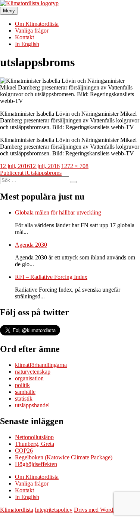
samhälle (25, 392)
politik (22, 385)
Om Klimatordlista (37, 24)
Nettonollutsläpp (34, 437)
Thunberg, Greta (34, 444)
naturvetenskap (32, 371)
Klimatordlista (16, 510)
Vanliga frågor (32, 30)
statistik (23, 398)
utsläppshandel (32, 405)
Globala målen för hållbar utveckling (58, 212)
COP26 (24, 450)
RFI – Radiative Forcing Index (51, 277)
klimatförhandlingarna (41, 365)
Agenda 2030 (31, 244)
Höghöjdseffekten (36, 464)
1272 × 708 (74, 166)
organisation (29, 378)
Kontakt (24, 37)
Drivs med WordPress (99, 510)
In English (27, 44)
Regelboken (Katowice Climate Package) (63, 457)
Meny (9, 10)
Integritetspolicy (53, 510)
